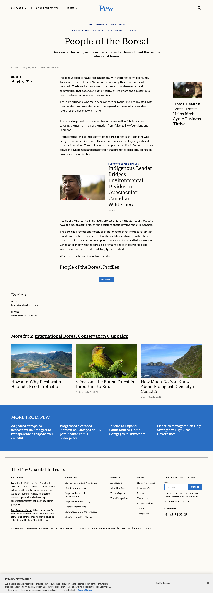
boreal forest (116, 136)
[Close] (208, 583)
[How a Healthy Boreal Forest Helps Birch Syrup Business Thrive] (187, 89)
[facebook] (13, 82)
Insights (115, 477)
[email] (27, 82)
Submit (195, 487)
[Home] (38, 469)
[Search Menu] (199, 8)
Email (166, 482)
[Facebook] (166, 514)
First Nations (94, 82)
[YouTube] (185, 514)
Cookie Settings (163, 583)
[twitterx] (23, 82)
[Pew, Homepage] (106, 8)
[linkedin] (18, 82)
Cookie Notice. (85, 589)
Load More (106, 280)
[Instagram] (171, 514)
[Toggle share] (200, 73)
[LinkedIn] (176, 514)
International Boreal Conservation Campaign (81, 336)
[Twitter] (180, 514)
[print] (33, 82)
